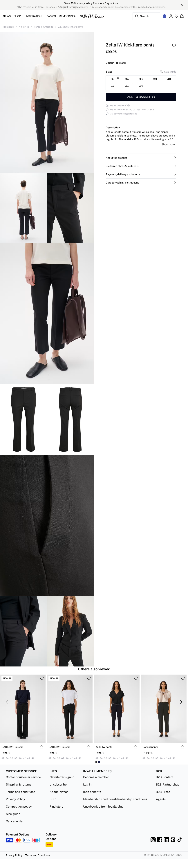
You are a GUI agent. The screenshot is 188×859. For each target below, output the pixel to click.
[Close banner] (182, 5)
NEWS (7, 16)
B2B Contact (164, 777)
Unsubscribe (58, 784)
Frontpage (8, 27)
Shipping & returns (18, 784)
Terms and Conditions (37, 855)
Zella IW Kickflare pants (70, 27)
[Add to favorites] (174, 45)
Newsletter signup (62, 777)
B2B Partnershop (167, 784)
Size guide (170, 71)
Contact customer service (23, 777)
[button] (141, 158)
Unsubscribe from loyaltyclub (103, 806)
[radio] (127, 79)
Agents (161, 799)
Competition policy (19, 806)
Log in (87, 784)
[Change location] (164, 16)
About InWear (59, 792)
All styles (24, 27)
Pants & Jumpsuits (43, 27)
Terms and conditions (20, 792)
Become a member (96, 777)
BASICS (51, 16)
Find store (56, 806)
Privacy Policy (15, 799)
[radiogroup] (141, 83)
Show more (168, 144)
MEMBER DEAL (68, 16)
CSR (53, 799)
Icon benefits (92, 792)
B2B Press (163, 792)
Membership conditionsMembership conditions (115, 799)
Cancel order (15, 821)
